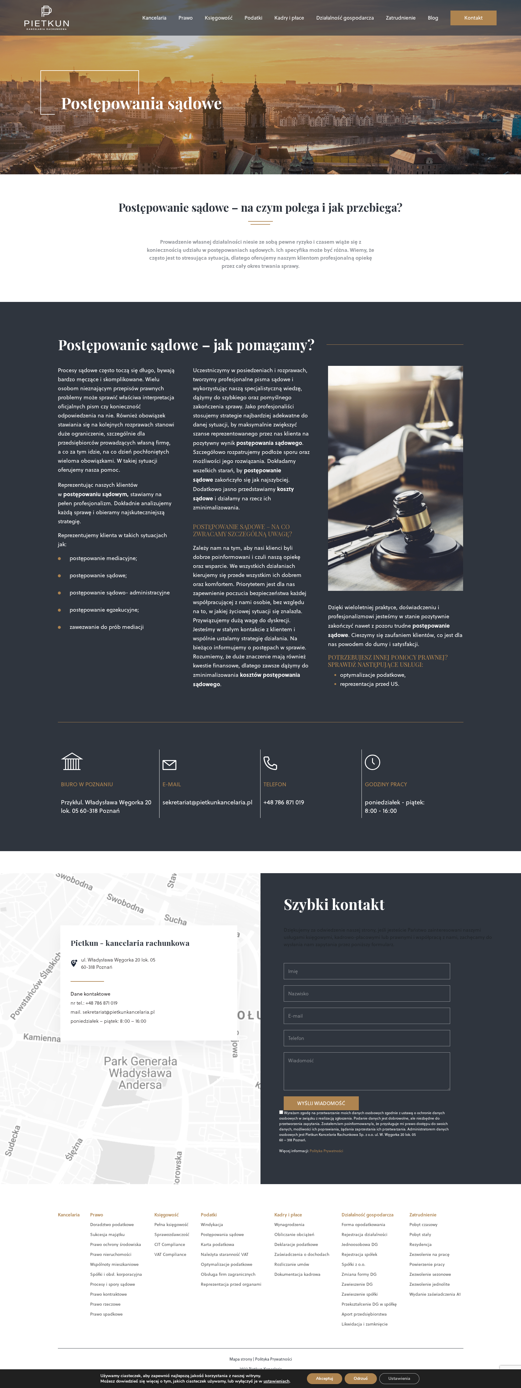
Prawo (185, 17)
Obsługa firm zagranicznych (228, 1274)
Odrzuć (361, 1378)
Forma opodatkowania (363, 1225)
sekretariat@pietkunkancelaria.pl (207, 802)
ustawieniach (276, 1381)
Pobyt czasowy (423, 1225)
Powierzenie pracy (427, 1264)
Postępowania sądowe (222, 1234)
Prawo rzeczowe (105, 1304)
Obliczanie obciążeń (294, 1234)
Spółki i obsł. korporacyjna (116, 1274)
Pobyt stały (420, 1234)
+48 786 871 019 (284, 802)
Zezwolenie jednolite (429, 1284)
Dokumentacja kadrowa (297, 1274)
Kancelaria (154, 17)
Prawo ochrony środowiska (115, 1244)
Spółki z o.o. (353, 1264)
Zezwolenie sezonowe (430, 1274)
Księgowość (218, 17)
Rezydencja (420, 1244)
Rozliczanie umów (291, 1264)
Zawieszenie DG (357, 1284)
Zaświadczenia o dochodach (301, 1254)
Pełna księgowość (171, 1225)
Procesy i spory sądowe (112, 1284)
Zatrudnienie (401, 17)
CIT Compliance (169, 1244)
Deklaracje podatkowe (296, 1244)
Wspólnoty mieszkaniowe (114, 1264)
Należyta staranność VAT (224, 1254)
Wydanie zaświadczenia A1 (435, 1294)
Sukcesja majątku (107, 1234)
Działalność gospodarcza (345, 17)
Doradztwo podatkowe (112, 1225)
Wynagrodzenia (289, 1225)
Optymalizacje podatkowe (226, 1264)
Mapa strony (240, 1359)
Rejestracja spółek (359, 1254)
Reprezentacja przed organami (231, 1284)
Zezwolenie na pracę (429, 1254)
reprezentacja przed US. (369, 684)
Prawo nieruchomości (110, 1254)
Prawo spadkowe (106, 1314)
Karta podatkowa (217, 1244)
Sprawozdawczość (171, 1234)
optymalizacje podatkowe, (373, 675)
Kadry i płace (289, 17)
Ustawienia (399, 1378)
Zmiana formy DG (359, 1274)
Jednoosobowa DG (360, 1244)
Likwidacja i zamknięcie (365, 1324)
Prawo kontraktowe (108, 1294)
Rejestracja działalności (364, 1234)
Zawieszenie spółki (360, 1294)
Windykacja (212, 1225)
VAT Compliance (170, 1254)
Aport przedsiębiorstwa (364, 1314)
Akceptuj (324, 1378)
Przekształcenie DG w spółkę (369, 1304)
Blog (433, 17)
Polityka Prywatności (326, 1150)
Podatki (253, 17)
